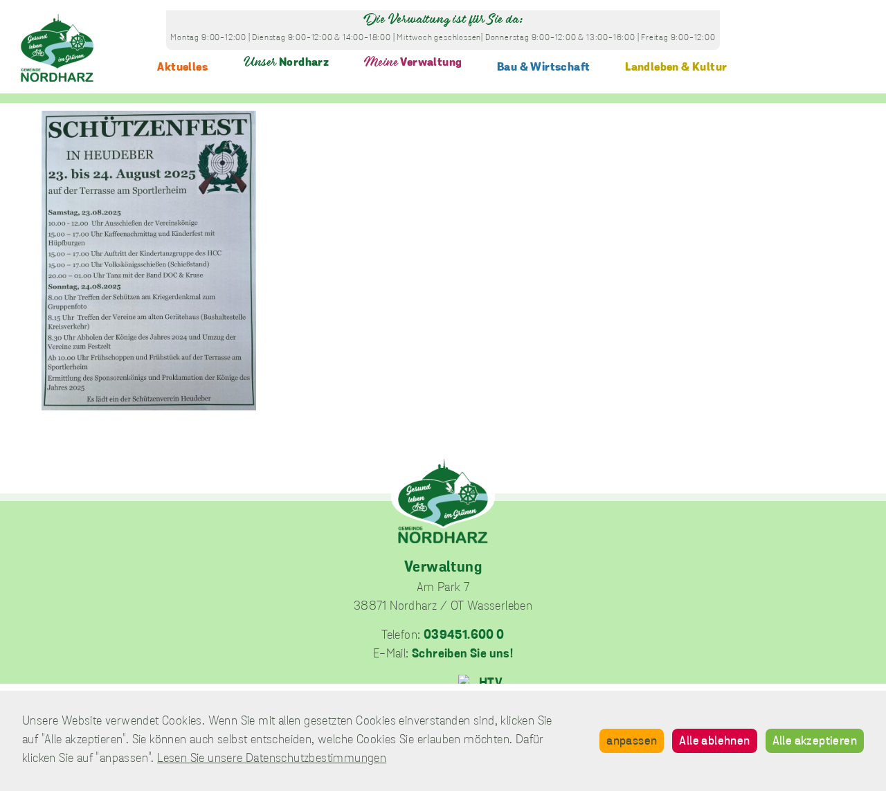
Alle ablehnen (714, 742)
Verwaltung (413, 63)
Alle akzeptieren (814, 742)
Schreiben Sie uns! (462, 654)
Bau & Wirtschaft (543, 67)
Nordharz (286, 63)
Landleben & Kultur (676, 67)
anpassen (631, 742)
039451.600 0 (464, 636)
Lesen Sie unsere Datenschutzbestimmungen (271, 759)
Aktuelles (182, 67)
